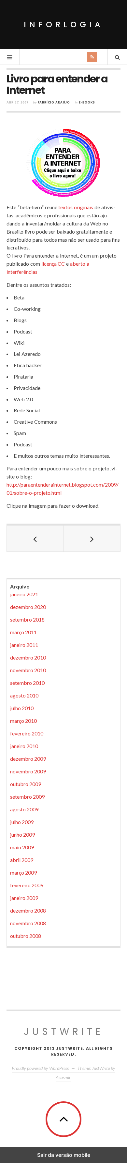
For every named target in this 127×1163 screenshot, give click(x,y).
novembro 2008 (28, 923)
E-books (87, 102)
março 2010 (23, 721)
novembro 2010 (28, 670)
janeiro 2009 (24, 898)
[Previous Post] (35, 538)
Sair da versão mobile (63, 1155)
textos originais (75, 207)
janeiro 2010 (24, 746)
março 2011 (23, 632)
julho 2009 (22, 822)
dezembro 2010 (28, 657)
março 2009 (23, 872)
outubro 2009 (25, 784)
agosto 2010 (24, 695)
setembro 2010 (27, 683)
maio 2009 (22, 847)
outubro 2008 (25, 936)
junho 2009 (22, 834)
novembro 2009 (28, 771)
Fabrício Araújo (54, 102)
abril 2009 (21, 860)
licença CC (53, 263)
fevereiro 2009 (26, 885)
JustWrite (64, 1031)
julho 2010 (22, 708)
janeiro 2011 (24, 645)
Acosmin (63, 1077)
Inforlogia (64, 24)
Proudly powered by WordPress (40, 1068)
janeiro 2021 (24, 594)
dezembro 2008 (28, 910)
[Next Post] (92, 538)
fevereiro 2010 (26, 733)
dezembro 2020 (28, 607)
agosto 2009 (24, 809)
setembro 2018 (27, 619)
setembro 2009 (27, 797)
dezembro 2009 (28, 759)
